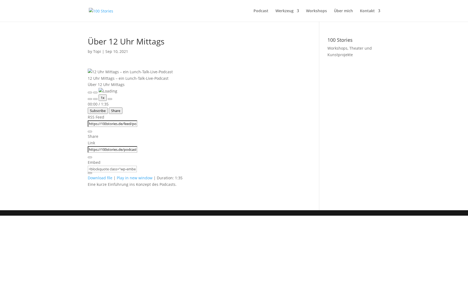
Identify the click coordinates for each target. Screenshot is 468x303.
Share (115, 110)
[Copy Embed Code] (90, 173)
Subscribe (98, 110)
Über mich (343, 11)
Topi (97, 51)
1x (103, 97)
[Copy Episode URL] (90, 157)
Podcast (260, 11)
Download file (100, 177)
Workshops (316, 11)
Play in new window (134, 177)
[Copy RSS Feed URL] (90, 131)
